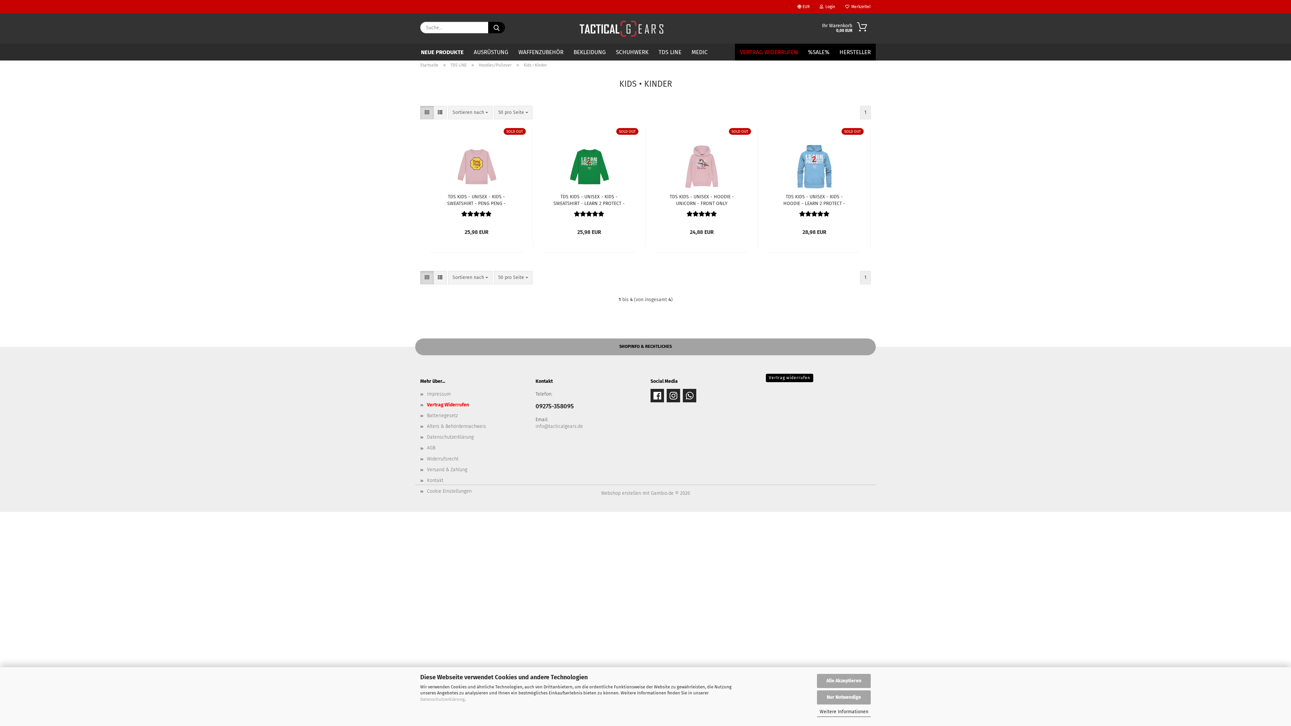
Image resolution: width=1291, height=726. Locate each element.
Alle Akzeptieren (843, 681)
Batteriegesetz (442, 415)
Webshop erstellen (621, 493)
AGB (431, 448)
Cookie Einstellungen (449, 491)
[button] (427, 112)
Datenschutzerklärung (442, 699)
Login (829, 6)
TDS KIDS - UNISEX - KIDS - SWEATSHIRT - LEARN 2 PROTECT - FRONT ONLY (589, 199)
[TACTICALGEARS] (621, 28)
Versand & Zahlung (447, 470)
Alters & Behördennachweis (456, 426)
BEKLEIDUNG (590, 52)
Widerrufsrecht (443, 459)
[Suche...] (496, 27)
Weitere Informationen (844, 712)
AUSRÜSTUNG (491, 52)
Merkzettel (860, 6)
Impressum (439, 394)
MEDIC (700, 52)
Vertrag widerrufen (789, 377)
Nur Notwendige (844, 697)
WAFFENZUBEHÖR (540, 52)
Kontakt (435, 480)
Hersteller (855, 52)
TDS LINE (670, 52)
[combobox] (470, 112)
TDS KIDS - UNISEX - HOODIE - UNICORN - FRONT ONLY (702, 199)
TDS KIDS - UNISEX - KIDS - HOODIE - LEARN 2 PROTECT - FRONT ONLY (814, 199)
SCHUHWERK (632, 52)
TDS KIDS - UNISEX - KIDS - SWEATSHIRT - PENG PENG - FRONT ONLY (476, 199)
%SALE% (818, 52)
